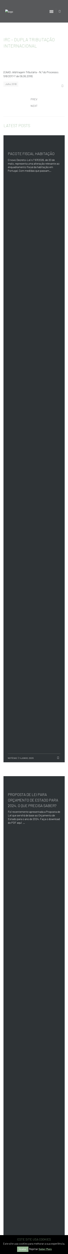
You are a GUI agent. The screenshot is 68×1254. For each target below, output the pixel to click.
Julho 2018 (11, 84)
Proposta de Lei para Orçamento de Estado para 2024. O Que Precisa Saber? (33, 800)
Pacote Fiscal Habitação (31, 153)
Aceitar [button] (22, 1249)
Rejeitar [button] (33, 1249)
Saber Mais (45, 1249)
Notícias (12, 758)
